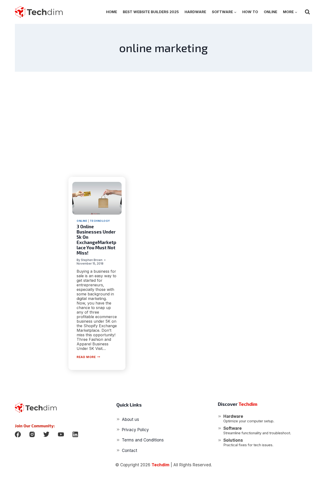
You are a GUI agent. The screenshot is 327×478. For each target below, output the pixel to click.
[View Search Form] (307, 12)
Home (111, 12)
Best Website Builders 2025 (151, 12)
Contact (129, 450)
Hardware (195, 12)
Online (270, 12)
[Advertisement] (163, 124)
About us (130, 419)
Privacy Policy (135, 429)
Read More (88, 357)
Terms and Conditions (143, 440)
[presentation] (97, 198)
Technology (100, 221)
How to (250, 12)
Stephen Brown (91, 260)
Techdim (160, 464)
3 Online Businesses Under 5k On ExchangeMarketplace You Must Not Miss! (96, 239)
